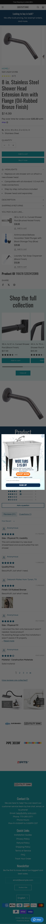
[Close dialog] (43, 436)
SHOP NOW (23, 474)
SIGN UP (23, 485)
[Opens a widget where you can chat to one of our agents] (37, 920)
